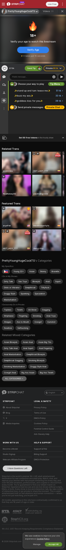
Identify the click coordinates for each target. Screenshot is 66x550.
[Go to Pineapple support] (5, 519)
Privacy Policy (40, 407)
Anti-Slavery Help (41, 434)
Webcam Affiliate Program (14, 460)
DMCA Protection (41, 460)
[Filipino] (6, 271)
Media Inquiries (12, 423)
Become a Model (10, 449)
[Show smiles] (54, 77)
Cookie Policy (43, 539)
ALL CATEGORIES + (14, 378)
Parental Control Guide (44, 429)
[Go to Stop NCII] (20, 519)
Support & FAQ (40, 449)
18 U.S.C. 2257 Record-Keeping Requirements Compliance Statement (32, 529)
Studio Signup (9, 454)
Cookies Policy (40, 423)
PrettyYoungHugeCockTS (18, 260)
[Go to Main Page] (20, 4)
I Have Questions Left (17, 468)
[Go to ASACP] (17, 511)
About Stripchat (13, 407)
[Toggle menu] (3, 4)
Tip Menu (55, 84)
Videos (48, 11)
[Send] (61, 77)
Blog (8, 413)
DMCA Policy (40, 418)
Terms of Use (40, 413)
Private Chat (53, 107)
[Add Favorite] (5, 68)
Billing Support (40, 454)
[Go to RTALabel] (6, 512)
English (52, 393)
